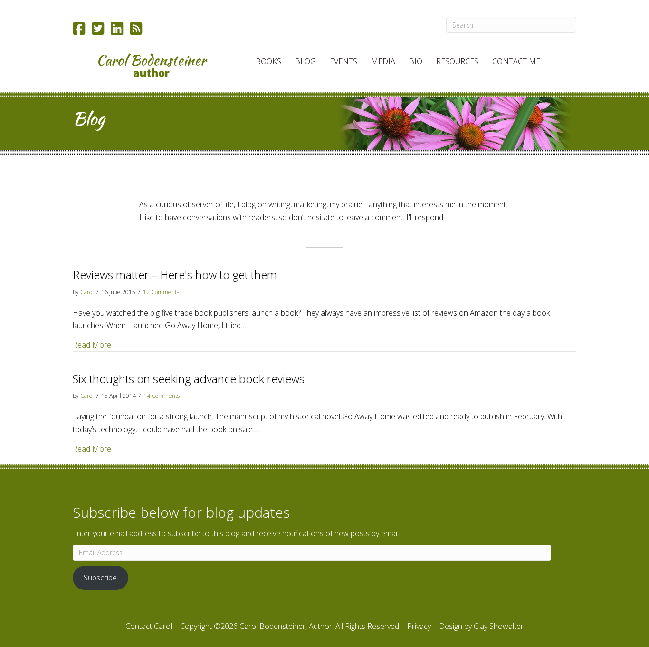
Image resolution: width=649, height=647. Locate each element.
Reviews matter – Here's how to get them (175, 274)
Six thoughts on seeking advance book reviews (189, 378)
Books (268, 61)
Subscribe (100, 577)
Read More (92, 344)
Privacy (419, 626)
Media (383, 61)
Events (343, 61)
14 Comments (161, 396)
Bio (415, 61)
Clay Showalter (499, 626)
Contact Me (516, 61)
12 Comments (161, 292)
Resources (457, 61)
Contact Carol (148, 626)
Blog (305, 61)
